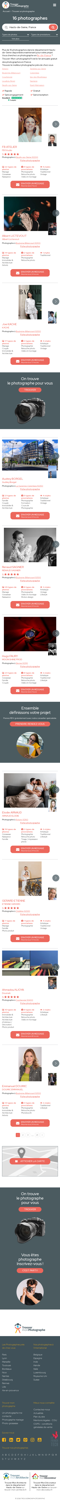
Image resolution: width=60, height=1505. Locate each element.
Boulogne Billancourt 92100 (28, 243)
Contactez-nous (41, 1409)
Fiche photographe (30, 160)
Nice (4, 1372)
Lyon (4, 1358)
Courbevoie (7, 77)
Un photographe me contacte (12, 1414)
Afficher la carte (32, 1161)
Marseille (6, 1361)
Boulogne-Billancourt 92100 (28, 331)
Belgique (37, 1354)
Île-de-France (44, 55)
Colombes (34, 73)
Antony (5, 68)
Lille (4, 1386)
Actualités (38, 1413)
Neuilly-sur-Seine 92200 (27, 157)
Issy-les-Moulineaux (38, 77)
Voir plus (15, 38)
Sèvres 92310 (22, 663)
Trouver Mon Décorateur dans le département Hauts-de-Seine (44, 1485)
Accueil (6, 11)
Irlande (36, 1365)
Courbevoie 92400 (24, 1000)
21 (37, 1135)
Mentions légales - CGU (45, 1420)
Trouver (30, 389)
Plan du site (39, 1416)
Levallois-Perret (8, 81)
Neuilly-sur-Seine (9, 85)
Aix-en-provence (10, 1390)
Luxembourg (39, 1372)
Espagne (37, 1358)
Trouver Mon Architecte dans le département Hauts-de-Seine (15, 1485)
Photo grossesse (10, 1423)
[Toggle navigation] (54, 5)
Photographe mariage (13, 1419)
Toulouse (6, 1365)
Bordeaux (6, 1368)
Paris (4, 1354)
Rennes (5, 1383)
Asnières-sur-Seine (38, 68)
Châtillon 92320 (23, 911)
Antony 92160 (22, 819)
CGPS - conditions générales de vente (42, 1425)
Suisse (36, 1379)
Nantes (5, 1376)
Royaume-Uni (40, 1376)
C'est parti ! (30, 1270)
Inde (35, 1361)
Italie (35, 1368)
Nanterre (33, 81)
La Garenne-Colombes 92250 (29, 486)
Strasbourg (7, 1379)
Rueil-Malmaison (37, 85)
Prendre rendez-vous (30, 723)
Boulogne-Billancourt (11, 73)
